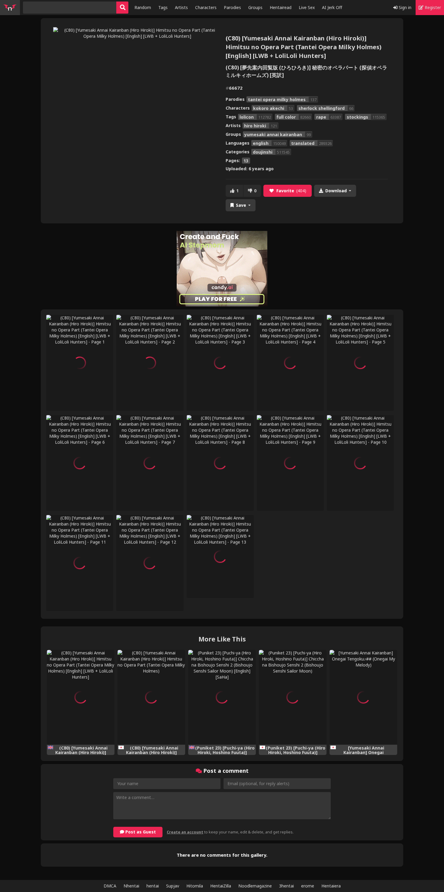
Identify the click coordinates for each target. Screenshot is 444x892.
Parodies (232, 7)
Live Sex (307, 7)
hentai (152, 886)
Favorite (291, 190)
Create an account (185, 832)
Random (142, 7)
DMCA (110, 886)
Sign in (404, 7)
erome (307, 886)
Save (241, 205)
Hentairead (280, 7)
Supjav (172, 886)
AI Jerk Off (332, 7)
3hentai (286, 886)
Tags (163, 7)
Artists (181, 7)
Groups (255, 7)
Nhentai (131, 886)
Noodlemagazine (255, 886)
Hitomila (194, 886)
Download (336, 190)
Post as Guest (140, 832)
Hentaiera (331, 886)
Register (432, 7)
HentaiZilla (220, 886)
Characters (206, 7)
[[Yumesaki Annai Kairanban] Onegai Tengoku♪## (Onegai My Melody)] (363, 697)
